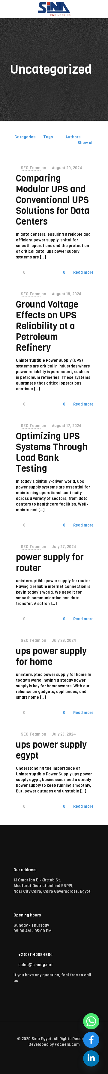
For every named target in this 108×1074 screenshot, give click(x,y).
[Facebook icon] (54, 1053)
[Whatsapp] (91, 1021)
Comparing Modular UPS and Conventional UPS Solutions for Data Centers (52, 200)
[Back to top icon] (54, 1033)
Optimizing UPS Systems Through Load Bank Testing (52, 452)
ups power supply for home (51, 656)
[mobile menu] (100, 9)
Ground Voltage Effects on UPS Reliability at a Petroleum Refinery (47, 326)
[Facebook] (91, 1040)
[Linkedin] (91, 1058)
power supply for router (50, 562)
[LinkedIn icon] (60, 1053)
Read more (83, 272)
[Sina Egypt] (54, 8)
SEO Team (30, 167)
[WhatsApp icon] (48, 1053)
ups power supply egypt (51, 750)
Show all (85, 142)
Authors (72, 137)
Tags (48, 137)
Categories (24, 137)
